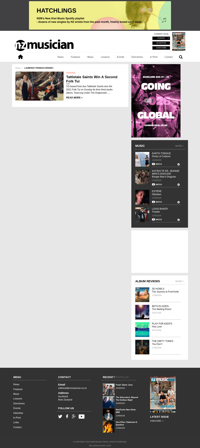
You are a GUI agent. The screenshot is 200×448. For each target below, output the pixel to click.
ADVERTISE (161, 43)
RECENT (108, 377)
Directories (137, 57)
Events (120, 57)
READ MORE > (74, 97)
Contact (169, 57)
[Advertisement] (159, 251)
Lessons (105, 57)
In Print (153, 57)
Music (90, 57)
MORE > (179, 146)
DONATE (161, 38)
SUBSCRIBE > (157, 421)
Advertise (18, 413)
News (61, 57)
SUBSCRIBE (161, 48)
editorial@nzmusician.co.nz (72, 388)
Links (16, 422)
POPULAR (122, 377)
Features (75, 57)
